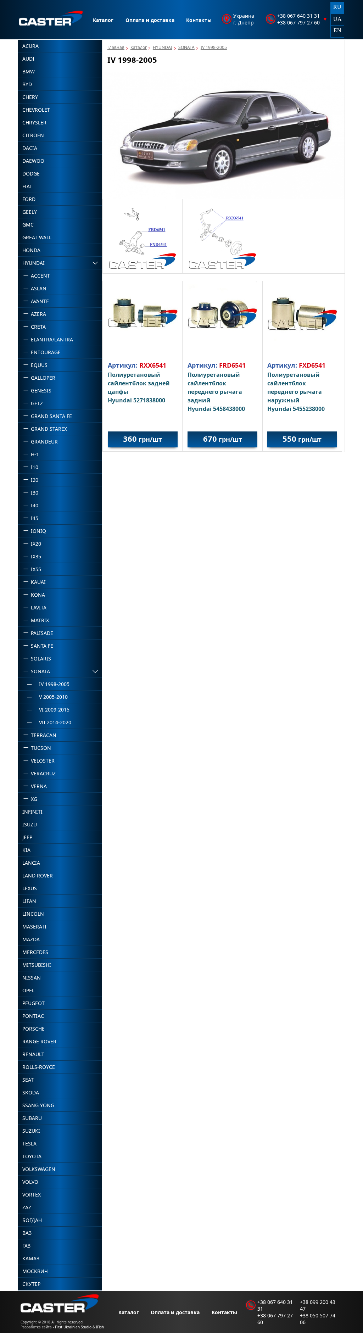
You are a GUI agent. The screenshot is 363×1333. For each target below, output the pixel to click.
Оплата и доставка (149, 20)
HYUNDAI (162, 47)
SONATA (186, 47)
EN (337, 30)
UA (337, 19)
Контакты (199, 20)
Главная (115, 47)
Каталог (103, 20)
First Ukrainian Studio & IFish (79, 1326)
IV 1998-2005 (214, 47)
